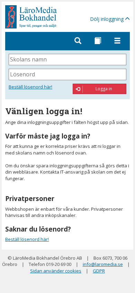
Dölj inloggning (107, 19)
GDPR (99, 271)
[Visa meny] (117, 41)
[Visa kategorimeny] (97, 41)
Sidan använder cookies (55, 271)
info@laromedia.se (103, 264)
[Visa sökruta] (78, 41)
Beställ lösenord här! (30, 87)
